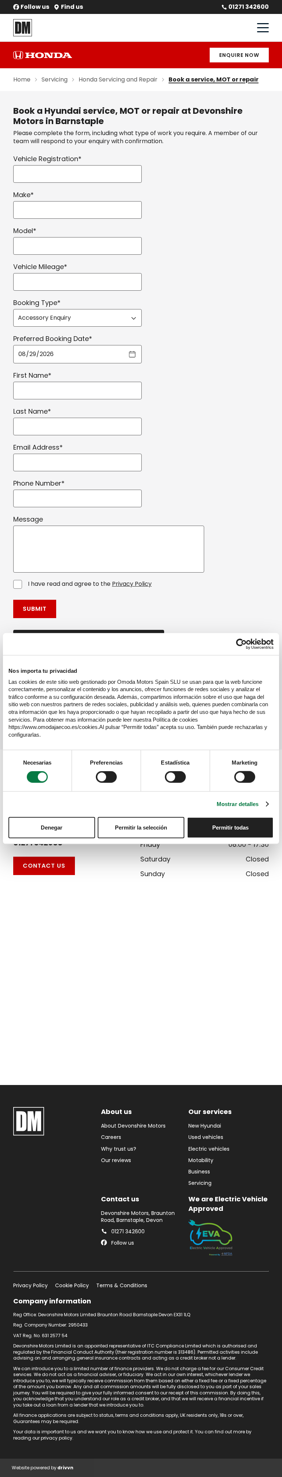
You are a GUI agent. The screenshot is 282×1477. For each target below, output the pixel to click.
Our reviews (116, 1160)
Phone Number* (39, 483)
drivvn (65, 1468)
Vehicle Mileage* (40, 266)
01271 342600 (248, 7)
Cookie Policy (72, 1285)
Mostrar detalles (238, 804)
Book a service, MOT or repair (213, 80)
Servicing (54, 80)
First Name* (32, 375)
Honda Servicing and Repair (118, 80)
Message (28, 519)
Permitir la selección (141, 827)
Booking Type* (37, 302)
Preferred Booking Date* (52, 338)
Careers (111, 1137)
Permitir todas (230, 827)
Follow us (35, 7)
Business (199, 1171)
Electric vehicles (208, 1149)
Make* (23, 194)
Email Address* (38, 447)
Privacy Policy (132, 584)
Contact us (44, 865)
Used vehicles (205, 1137)
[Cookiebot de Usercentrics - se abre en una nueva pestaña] (241, 644)
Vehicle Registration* (47, 158)
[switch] (106, 777)
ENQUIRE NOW (239, 55)
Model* (24, 230)
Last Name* (32, 411)
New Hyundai (204, 1125)
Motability (200, 1160)
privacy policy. (57, 1438)
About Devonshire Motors (133, 1125)
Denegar (51, 827)
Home (21, 80)
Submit (35, 609)
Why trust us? (118, 1149)
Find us (72, 7)
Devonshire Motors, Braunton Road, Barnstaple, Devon (138, 1217)
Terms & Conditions (121, 1285)
